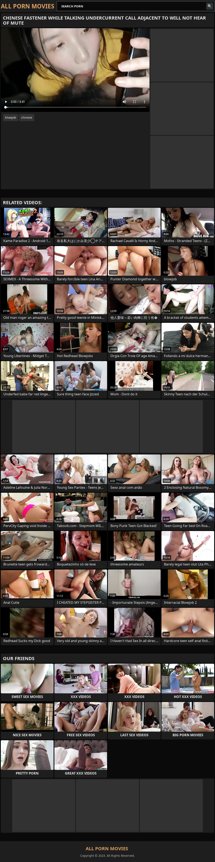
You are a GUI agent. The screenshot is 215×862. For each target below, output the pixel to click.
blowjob (10, 117)
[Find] (209, 6)
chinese (26, 117)
